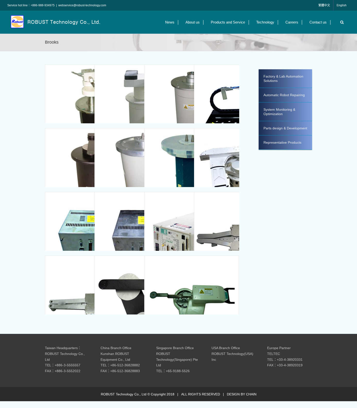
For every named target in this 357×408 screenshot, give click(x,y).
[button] (341, 22)
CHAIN (251, 394)
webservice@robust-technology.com (82, 5)
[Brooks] (92, 112)
